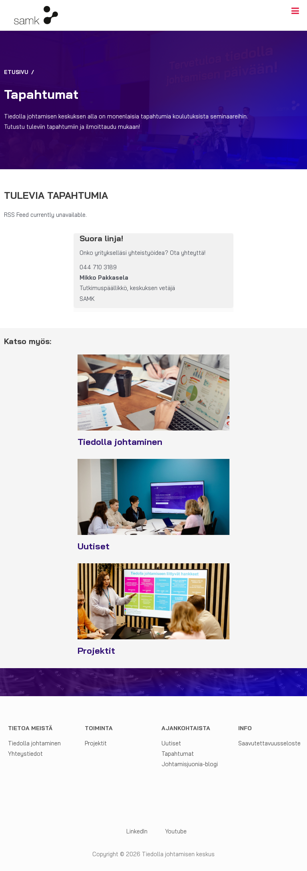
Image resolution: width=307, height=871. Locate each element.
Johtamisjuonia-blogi (189, 764)
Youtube (176, 831)
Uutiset (171, 743)
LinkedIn (136, 831)
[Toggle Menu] (295, 11)
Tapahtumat (177, 753)
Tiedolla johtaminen (34, 743)
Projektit (96, 743)
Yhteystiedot (25, 753)
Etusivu (16, 72)
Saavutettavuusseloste (269, 743)
